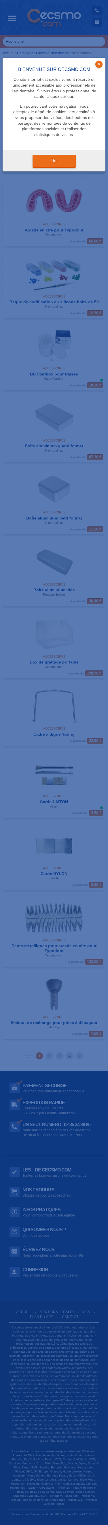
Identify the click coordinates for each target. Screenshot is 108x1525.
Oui (54, 160)
